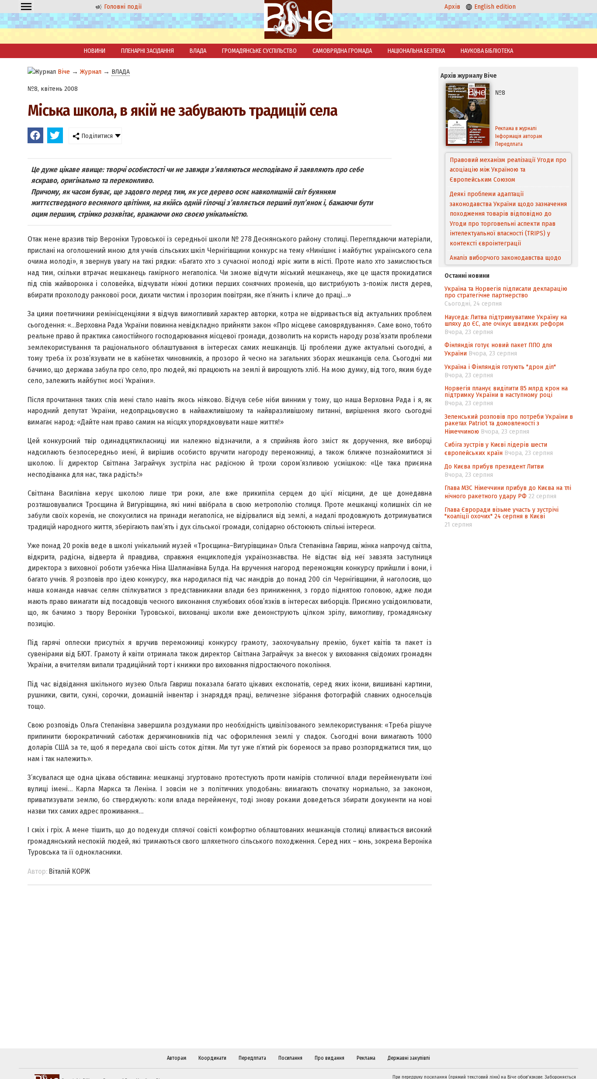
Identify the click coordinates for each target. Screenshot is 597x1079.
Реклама (366, 1058)
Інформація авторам (518, 136)
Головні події (122, 6)
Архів (452, 6)
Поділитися (96, 136)
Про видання (329, 1058)
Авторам (176, 1058)
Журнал (90, 72)
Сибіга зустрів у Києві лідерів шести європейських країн (495, 449)
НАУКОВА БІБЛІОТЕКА (487, 51)
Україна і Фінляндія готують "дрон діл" (500, 367)
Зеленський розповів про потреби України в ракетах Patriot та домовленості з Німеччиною (508, 424)
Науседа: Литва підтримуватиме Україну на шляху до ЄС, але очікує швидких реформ (505, 320)
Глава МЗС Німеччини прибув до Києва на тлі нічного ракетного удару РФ (507, 492)
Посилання (290, 1058)
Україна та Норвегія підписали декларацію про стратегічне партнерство (505, 292)
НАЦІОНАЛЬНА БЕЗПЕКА (416, 51)
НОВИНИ (94, 51)
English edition (494, 6)
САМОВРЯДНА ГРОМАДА (342, 51)
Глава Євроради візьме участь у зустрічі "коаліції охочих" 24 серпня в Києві (501, 513)
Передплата (509, 144)
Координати (212, 1058)
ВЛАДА (198, 51)
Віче (64, 72)
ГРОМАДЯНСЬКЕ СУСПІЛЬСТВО (259, 51)
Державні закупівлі (409, 1058)
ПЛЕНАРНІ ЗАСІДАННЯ (147, 51)
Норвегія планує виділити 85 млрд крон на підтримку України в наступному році (506, 391)
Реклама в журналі (516, 128)
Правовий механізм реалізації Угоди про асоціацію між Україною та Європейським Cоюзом (508, 169)
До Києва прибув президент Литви (494, 466)
